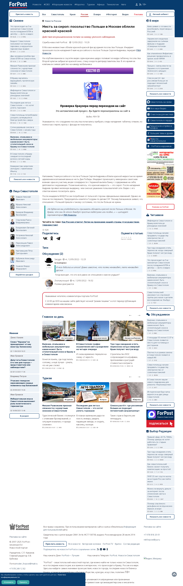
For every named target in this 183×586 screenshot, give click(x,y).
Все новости (74, 544)
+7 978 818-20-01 (152, 534)
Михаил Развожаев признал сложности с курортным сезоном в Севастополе (57, 408)
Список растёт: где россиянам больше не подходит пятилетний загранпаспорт (126, 408)
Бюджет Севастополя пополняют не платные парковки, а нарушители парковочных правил (21, 45)
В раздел (24, 416)
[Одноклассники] (52, 238)
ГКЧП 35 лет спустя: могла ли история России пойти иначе (159, 479)
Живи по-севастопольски (158, 140)
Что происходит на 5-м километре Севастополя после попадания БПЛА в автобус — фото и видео (21, 30)
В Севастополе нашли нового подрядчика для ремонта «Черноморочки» (159, 382)
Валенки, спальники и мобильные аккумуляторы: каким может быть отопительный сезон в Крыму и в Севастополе (58, 349)
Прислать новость (24, 14)
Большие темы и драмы (161, 133)
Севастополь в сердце (161, 120)
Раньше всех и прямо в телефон (161, 127)
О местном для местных (161, 114)
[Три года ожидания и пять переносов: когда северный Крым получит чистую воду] (126, 322)
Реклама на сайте (18, 536)
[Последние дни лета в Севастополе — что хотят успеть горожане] (92, 383)
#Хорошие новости (62, 4)
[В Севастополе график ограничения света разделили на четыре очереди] (92, 322)
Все (44, 14)
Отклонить (8, 582)
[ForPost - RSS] (97, 549)
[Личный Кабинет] (137, 4)
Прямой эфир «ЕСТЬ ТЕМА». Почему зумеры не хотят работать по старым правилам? (159, 441)
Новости (36, 4)
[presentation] (130, 315)
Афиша (100, 4)
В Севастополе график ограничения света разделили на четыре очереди (92, 347)
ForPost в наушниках (161, 146)
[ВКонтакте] (45, 238)
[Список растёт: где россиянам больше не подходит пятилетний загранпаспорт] (126, 383)
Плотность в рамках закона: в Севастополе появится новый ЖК (160, 355)
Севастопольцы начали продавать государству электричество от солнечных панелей (158, 237)
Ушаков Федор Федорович (23, 267)
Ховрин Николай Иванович (23, 198)
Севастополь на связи (161, 102)
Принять (23, 582)
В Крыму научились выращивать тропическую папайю (22, 80)
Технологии (113, 4)
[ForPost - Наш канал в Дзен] (108, 549)
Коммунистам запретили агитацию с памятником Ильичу (21, 168)
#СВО (47, 4)
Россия (84, 14)
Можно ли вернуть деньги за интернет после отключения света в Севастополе (159, 492)
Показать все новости (24, 179)
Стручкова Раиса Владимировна (23, 221)
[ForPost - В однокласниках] (107, 549)
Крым (72, 14)
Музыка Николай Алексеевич (23, 205)
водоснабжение (133, 338)
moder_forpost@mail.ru (26, 563)
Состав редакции (131, 544)
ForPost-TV (108, 544)
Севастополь (57, 14)
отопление (68, 338)
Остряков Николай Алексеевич (24, 236)
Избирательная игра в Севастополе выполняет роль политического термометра (22, 402)
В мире (97, 14)
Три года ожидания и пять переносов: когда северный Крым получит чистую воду (125, 347)
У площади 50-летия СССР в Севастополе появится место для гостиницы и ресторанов (160, 341)
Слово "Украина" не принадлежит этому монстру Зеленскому (21, 344)
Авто (123, 4)
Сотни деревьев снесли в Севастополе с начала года (22, 128)
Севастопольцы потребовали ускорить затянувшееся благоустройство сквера (23, 117)
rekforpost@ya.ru (152, 539)
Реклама (138, 14)
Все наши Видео (158, 108)
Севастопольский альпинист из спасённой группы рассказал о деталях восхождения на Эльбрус (160, 296)
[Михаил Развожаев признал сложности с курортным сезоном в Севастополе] (58, 383)
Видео (125, 14)
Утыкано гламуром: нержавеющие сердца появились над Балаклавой (24, 383)
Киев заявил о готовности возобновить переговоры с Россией (159, 29)
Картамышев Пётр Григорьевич (24, 251)
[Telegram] (58, 238)
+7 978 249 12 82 (17, 568)
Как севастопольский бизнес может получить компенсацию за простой (159, 466)
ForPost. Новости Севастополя (125, 555)
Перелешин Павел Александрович (24, 244)
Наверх (175, 574)
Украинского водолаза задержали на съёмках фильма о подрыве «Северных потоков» (157, 42)
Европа (137, 399)
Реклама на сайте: (152, 526)
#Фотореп (111, 14)
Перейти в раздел (24, 274)
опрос (104, 399)
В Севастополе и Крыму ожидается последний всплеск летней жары (21, 156)
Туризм (91, 4)
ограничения (101, 338)
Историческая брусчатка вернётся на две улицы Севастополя (158, 394)
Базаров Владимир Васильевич (24, 213)
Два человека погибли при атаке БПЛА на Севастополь (23, 57)
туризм (69, 399)
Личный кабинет (161, 14)
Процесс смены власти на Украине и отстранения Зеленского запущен (159, 68)
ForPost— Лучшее (70, 555)
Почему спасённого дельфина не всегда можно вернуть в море (159, 506)
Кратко (118, 544)
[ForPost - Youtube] (104, 549)
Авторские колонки (91, 544)
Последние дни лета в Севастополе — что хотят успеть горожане (89, 408)
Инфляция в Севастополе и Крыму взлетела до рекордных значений (22, 93)
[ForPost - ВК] (100, 549)
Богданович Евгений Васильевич (25, 228)
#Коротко (80, 4)
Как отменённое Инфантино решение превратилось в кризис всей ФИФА (160, 56)
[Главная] (18, 3)
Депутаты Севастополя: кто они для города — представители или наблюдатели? (22, 364)
